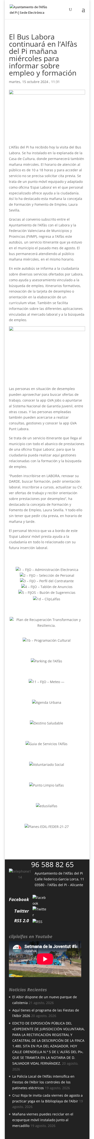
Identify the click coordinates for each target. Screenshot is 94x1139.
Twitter (21, 911)
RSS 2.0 (21, 920)
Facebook (19, 899)
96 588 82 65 (52, 864)
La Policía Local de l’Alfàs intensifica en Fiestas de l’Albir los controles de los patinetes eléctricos (43, 1082)
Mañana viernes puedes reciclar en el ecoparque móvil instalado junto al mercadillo (42, 1120)
